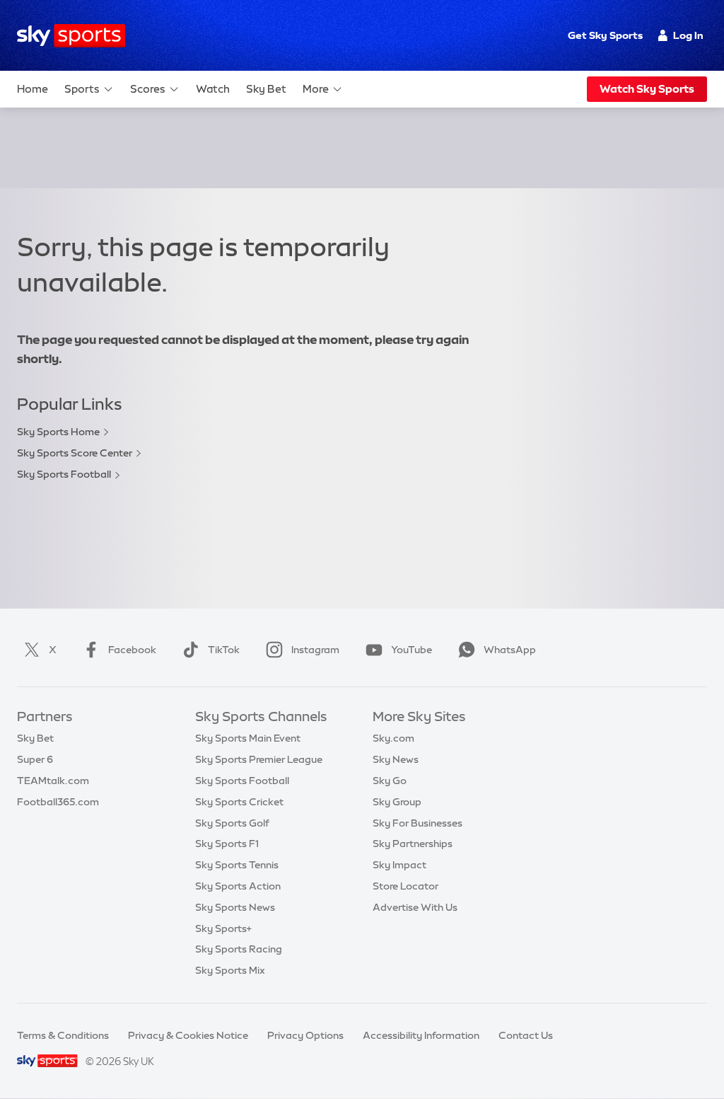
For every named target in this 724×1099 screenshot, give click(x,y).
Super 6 (35, 759)
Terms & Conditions (63, 1035)
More (316, 89)
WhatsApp (510, 650)
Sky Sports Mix (230, 970)
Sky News (396, 759)
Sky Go (390, 781)
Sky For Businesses (417, 823)
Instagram (315, 650)
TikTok (224, 650)
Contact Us (525, 1035)
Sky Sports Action (238, 886)
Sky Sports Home (58, 432)
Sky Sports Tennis (237, 865)
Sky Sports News (235, 907)
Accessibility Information (421, 1035)
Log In (688, 35)
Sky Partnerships (412, 843)
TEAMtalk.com (53, 781)
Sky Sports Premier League (258, 759)
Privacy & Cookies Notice (188, 1035)
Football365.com (58, 802)
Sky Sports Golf (232, 823)
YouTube (411, 650)
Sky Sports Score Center (74, 453)
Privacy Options (305, 1035)
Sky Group (397, 802)
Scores (147, 89)
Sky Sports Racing (238, 949)
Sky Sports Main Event (247, 738)
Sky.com (393, 738)
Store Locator (405, 886)
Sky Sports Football (64, 474)
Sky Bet (266, 89)
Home (32, 89)
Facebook (132, 650)
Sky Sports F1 (227, 843)
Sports (82, 89)
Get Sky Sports (605, 35)
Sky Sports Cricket (239, 802)
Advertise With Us (415, 907)
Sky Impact (399, 865)
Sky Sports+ (223, 928)
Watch (213, 89)
